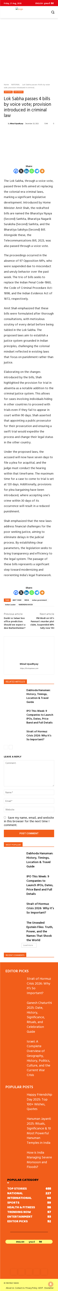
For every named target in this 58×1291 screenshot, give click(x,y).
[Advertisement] (29, 49)
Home (6, 84)
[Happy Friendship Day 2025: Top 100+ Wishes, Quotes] (14, 1098)
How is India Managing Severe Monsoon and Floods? (39, 1159)
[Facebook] (16, 171)
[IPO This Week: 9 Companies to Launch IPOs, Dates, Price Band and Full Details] (14, 716)
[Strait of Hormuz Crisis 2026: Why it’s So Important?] (14, 736)
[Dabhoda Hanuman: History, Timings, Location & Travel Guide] (14, 695)
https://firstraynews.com (29, 668)
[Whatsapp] (31, 171)
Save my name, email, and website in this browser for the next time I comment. (29, 821)
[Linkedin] (26, 171)
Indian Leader (10, 604)
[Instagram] (21, 1272)
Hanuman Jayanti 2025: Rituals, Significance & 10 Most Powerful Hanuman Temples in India (39, 1130)
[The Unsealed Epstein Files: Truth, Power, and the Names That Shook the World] (14, 927)
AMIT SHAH (17, 600)
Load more (28, 945)
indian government (39, 600)
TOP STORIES (18, 92)
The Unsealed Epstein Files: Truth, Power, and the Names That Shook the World (39, 931)
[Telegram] (37, 171)
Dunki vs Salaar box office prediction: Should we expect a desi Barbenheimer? (14, 623)
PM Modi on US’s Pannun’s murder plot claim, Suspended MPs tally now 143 (42, 623)
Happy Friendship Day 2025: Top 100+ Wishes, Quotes (39, 1101)
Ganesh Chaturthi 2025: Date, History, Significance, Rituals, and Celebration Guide (39, 1017)
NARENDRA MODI (26, 604)
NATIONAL (15, 84)
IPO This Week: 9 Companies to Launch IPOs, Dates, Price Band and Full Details (39, 717)
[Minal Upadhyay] (6, 123)
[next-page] (11, 747)
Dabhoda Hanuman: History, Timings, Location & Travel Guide (38, 696)
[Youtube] (44, 1272)
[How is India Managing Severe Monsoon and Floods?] (14, 1156)
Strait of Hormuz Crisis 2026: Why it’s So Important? (38, 735)
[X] (21, 171)
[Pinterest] (37, 1272)
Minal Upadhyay (16, 123)
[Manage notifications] (50, 1284)
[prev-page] (6, 747)
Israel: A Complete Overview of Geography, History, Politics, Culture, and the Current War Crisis (38, 1058)
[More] (42, 171)
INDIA (26, 600)
